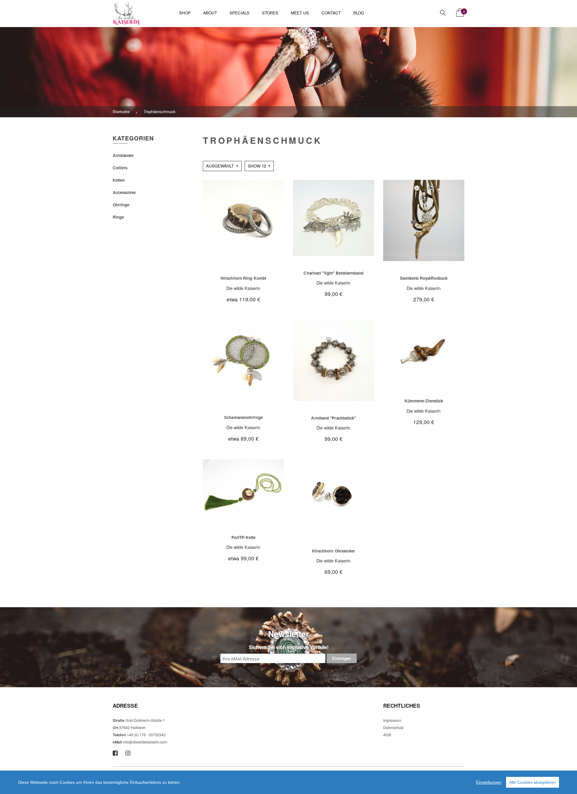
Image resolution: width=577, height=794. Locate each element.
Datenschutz (393, 727)
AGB (387, 734)
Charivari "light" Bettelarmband (333, 272)
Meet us (300, 13)
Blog (358, 13)
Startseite (121, 111)
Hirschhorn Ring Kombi (243, 278)
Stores (270, 13)
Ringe (118, 217)
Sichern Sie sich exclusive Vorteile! (288, 647)
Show (257, 166)
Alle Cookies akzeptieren (532, 782)
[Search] (443, 13)
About (210, 13)
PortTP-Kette (243, 537)
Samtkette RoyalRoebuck (423, 278)
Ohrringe (121, 205)
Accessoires (124, 192)
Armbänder (123, 155)
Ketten (119, 180)
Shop (185, 13)
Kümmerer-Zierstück (424, 400)
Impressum (392, 720)
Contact (331, 13)
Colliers (120, 168)
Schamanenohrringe (243, 417)
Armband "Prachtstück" (333, 417)
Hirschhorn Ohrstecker (333, 550)
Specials (239, 13)
